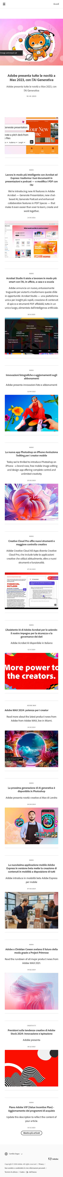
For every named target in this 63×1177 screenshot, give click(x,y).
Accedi (56, 4)
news (31, 945)
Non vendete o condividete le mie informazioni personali (25, 1168)
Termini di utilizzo (11, 1172)
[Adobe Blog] (12, 4)
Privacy (41, 1164)
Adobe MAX (31, 705)
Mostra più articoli (31, 1133)
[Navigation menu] (4, 4)
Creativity (31, 1026)
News (31, 170)
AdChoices (33, 1172)
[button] (31, 1154)
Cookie (22, 1172)
